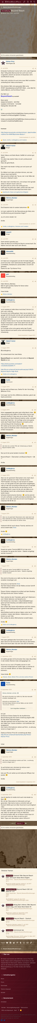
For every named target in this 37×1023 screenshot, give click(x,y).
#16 (35, 637)
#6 (35, 281)
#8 (35, 348)
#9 (35, 387)
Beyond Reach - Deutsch (22, 918)
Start (15, 1010)
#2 (35, 152)
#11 (35, 442)
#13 (35, 513)
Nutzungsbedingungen (13, 1007)
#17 (35, 656)
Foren (2, 982)
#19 (35, 757)
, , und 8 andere (15, 140)
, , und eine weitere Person (18, 677)
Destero (10, 912)
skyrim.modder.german (14, 883)
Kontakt (3, 992)
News (2, 978)
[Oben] (18, 1010)
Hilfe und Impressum (7, 1010)
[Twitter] (4, 1020)
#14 (35, 547)
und (10, 374)
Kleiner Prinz (5, 13)
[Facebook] (2, 1020)
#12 (35, 475)
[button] (2, 1)
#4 (35, 239)
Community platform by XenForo (18, 1014)
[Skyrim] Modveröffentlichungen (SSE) (18, 900)
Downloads (4, 985)
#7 (35, 307)
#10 (35, 410)
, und (15, 192)
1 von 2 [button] (13, 823)
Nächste (19, 823)
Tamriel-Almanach (6, 989)
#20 (35, 794)
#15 (35, 566)
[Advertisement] (18, 34)
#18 (35, 689)
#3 (35, 205)
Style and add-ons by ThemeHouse (11, 1016)
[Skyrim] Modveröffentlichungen (23, 879)
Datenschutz (24, 1007)
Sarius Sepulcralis (11, 893)
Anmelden (4, 1001)
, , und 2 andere (15, 226)
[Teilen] (33, 68)
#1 (35, 68)
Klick (14, 527)
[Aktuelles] (31, 2)
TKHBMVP (10, 899)
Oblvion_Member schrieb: (9, 693)
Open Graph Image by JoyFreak (10, 1018)
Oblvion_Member (10, 920)
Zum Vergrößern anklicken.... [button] (19, 708)
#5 (35, 258)
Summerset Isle (18, 930)
